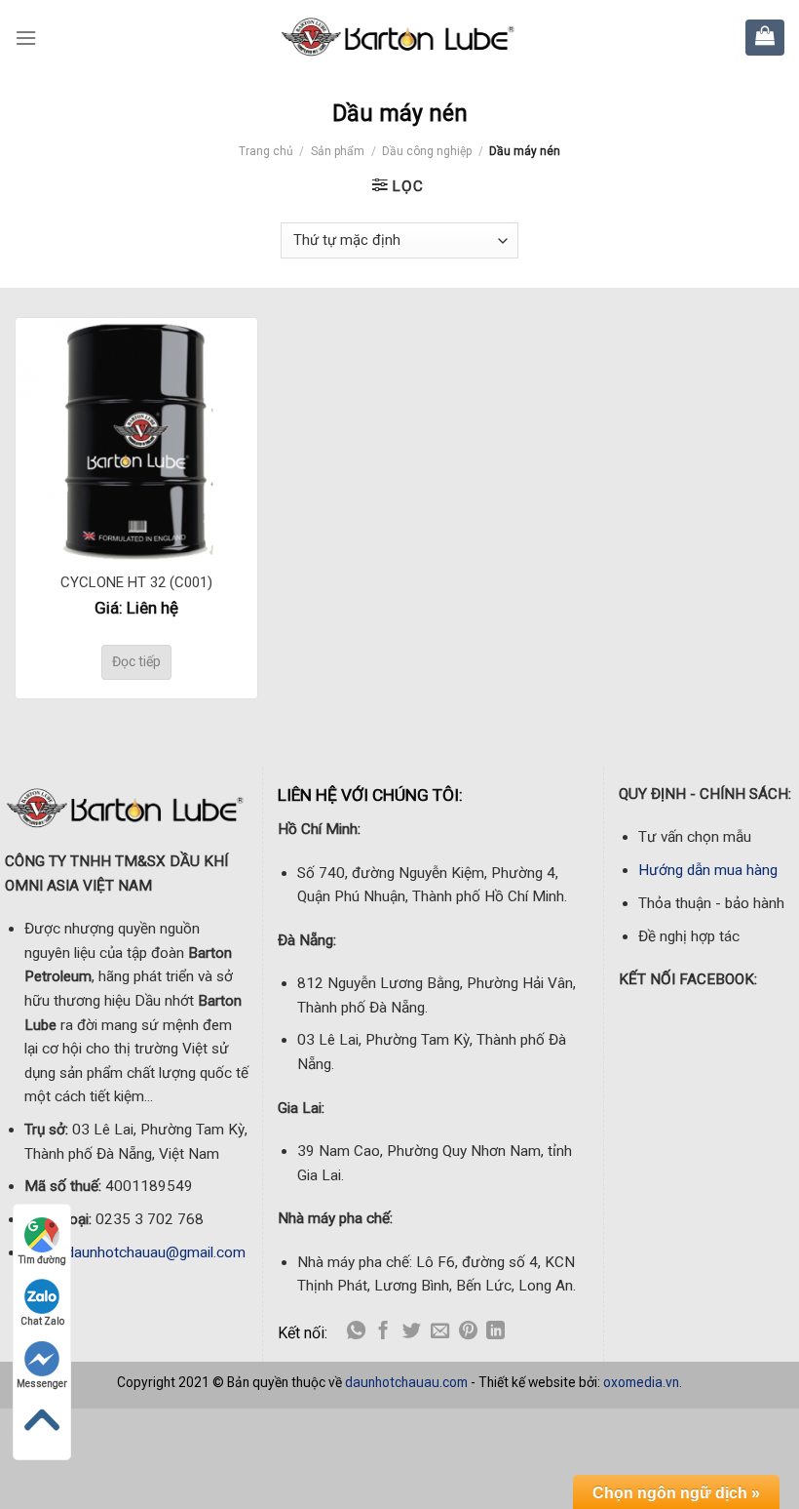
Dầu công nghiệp (427, 151)
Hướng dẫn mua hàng (708, 870)
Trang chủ (266, 151)
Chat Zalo (42, 1321)
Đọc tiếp (136, 661)
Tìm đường (42, 1259)
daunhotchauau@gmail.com (156, 1252)
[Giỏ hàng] (765, 35)
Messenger (42, 1383)
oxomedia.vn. (642, 1382)
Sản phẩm (337, 151)
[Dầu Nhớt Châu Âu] (399, 37)
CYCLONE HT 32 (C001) (136, 582)
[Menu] (26, 38)
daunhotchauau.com (406, 1382)
